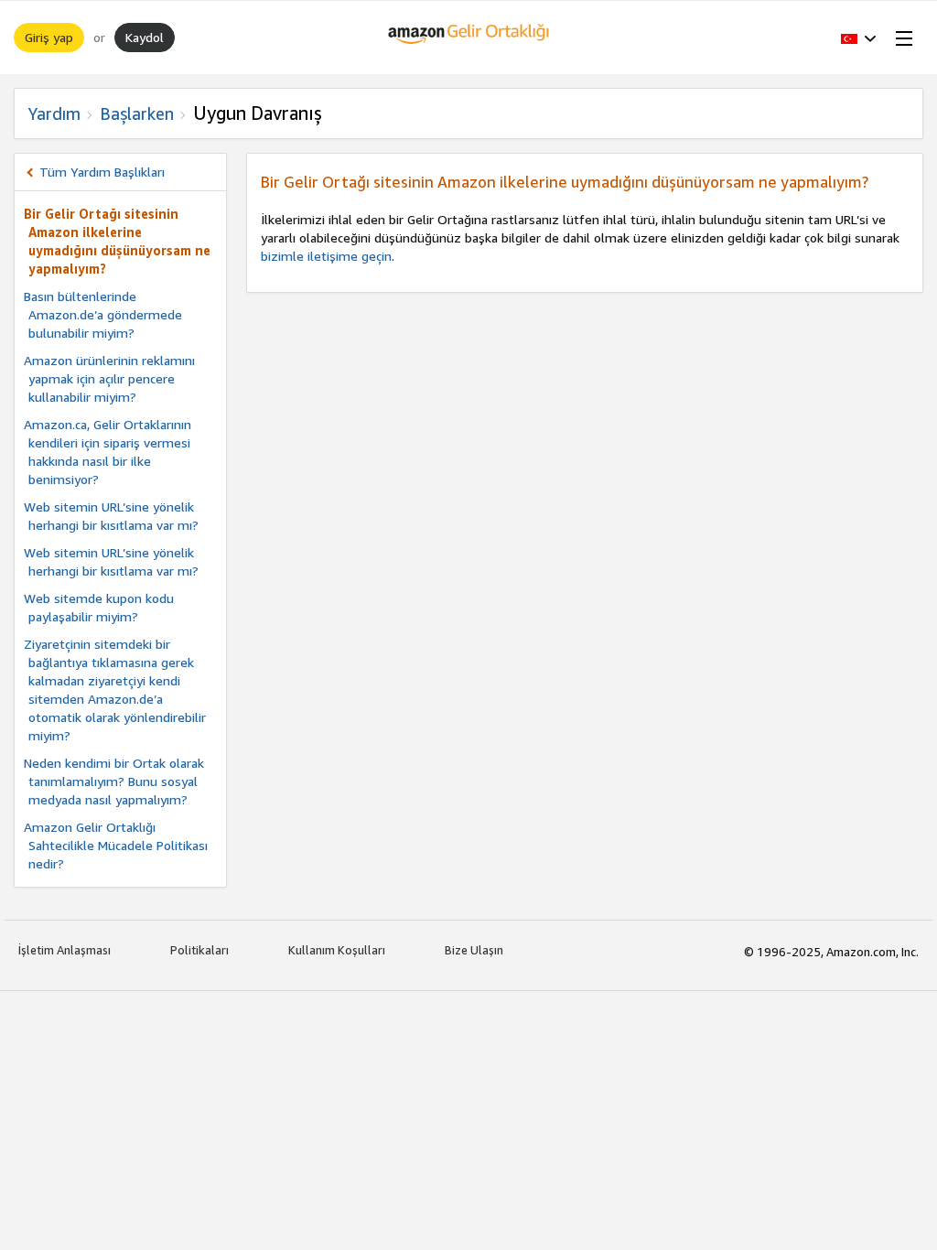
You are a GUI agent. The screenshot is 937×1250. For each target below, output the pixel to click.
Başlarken (137, 113)
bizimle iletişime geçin (326, 256)
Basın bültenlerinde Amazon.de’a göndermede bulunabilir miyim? (103, 314)
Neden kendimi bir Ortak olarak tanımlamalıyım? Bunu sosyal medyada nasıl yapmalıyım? (114, 781)
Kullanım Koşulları (336, 950)
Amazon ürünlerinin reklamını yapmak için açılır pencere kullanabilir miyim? (109, 378)
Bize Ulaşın (474, 950)
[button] (859, 37)
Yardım (54, 113)
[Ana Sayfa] (469, 37)
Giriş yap (49, 37)
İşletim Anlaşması (64, 950)
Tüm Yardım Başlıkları (102, 171)
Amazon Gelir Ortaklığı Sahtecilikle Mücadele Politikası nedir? (116, 845)
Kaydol (144, 37)
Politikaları (199, 950)
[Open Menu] (900, 37)
